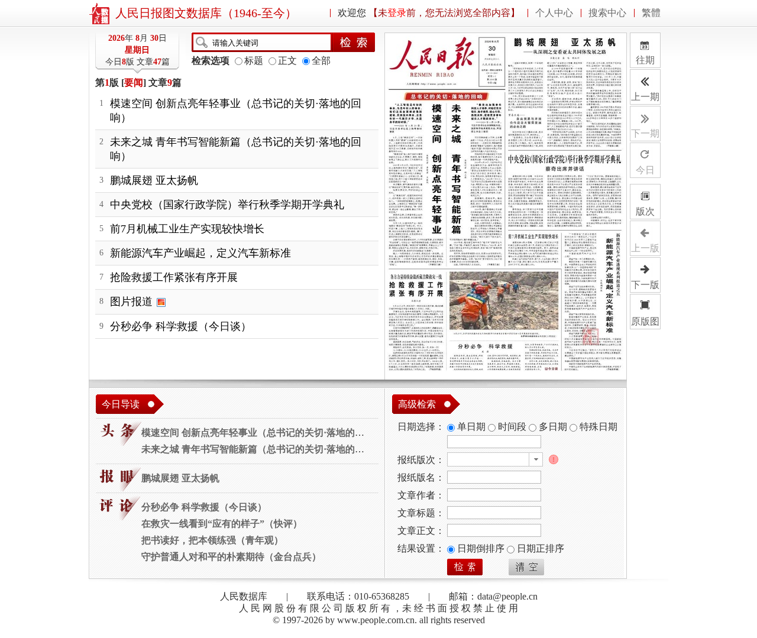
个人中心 (554, 13)
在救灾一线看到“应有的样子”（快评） (221, 524)
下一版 (645, 285)
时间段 (512, 427)
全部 (321, 61)
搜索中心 (607, 13)
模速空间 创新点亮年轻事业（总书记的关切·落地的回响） (262, 433)
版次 (645, 211)
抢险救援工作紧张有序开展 (174, 277)
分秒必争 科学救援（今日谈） (180, 326)
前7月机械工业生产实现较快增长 (187, 229)
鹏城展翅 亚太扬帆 (154, 180)
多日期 (553, 427)
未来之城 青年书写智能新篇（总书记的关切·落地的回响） (262, 449)
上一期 (645, 97)
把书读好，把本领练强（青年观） (212, 540)
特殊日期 (598, 427)
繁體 (651, 13)
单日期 (471, 427)
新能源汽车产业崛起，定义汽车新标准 (200, 253)
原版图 (645, 321)
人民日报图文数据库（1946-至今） (206, 13)
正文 (287, 61)
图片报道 (131, 301)
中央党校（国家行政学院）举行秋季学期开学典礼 (227, 204)
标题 (253, 61)
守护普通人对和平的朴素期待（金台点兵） (231, 557)
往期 (645, 51)
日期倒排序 (482, 548)
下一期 (645, 133)
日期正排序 (540, 548)
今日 (645, 170)
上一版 (645, 248)
